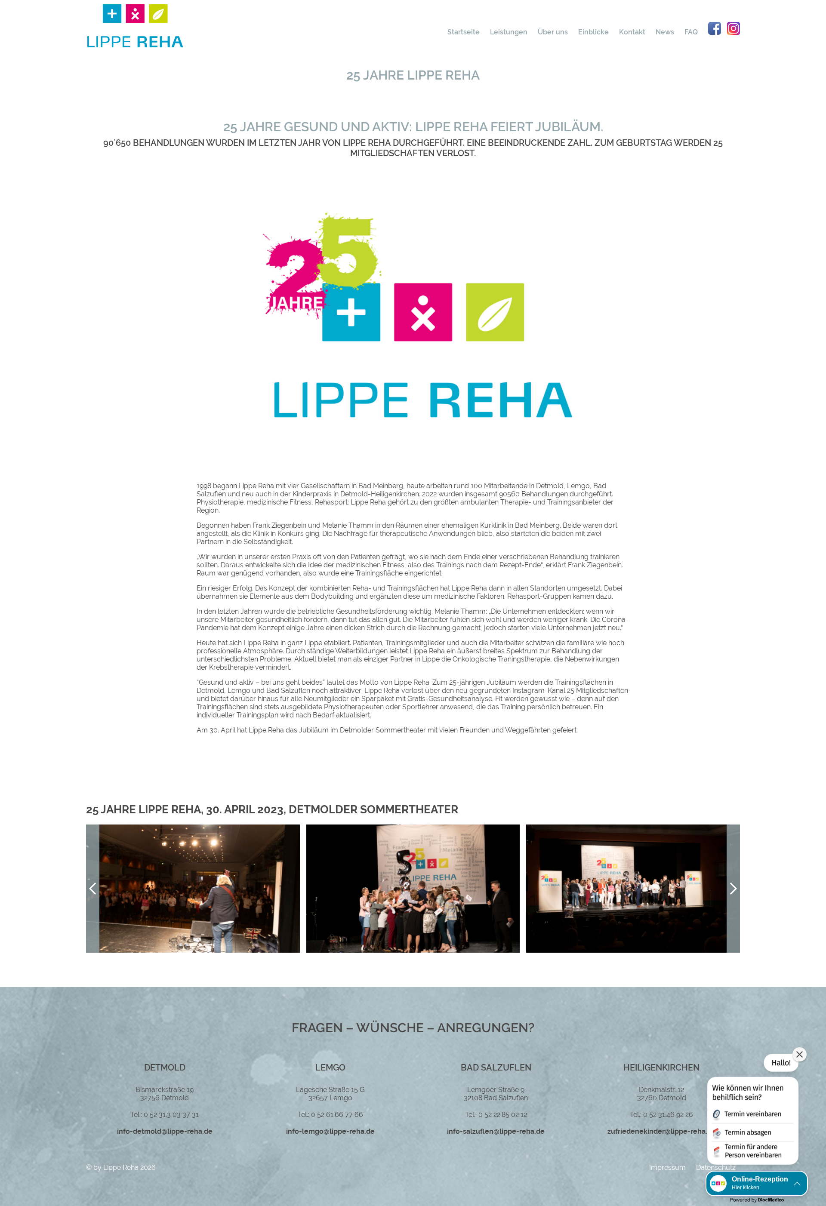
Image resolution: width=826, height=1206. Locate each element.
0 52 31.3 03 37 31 (171, 1115)
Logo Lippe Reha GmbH (135, 25)
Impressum (667, 1167)
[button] (733, 889)
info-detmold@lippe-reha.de (165, 1131)
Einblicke (593, 32)
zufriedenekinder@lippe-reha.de (661, 1131)
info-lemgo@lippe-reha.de (330, 1131)
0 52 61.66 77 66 (337, 1115)
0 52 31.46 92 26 (668, 1115)
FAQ (691, 32)
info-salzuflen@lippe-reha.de (496, 1131)
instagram (733, 28)
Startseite (463, 32)
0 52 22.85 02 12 (502, 1115)
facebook (714, 28)
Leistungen (508, 32)
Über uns (553, 32)
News (665, 32)
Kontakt (632, 32)
